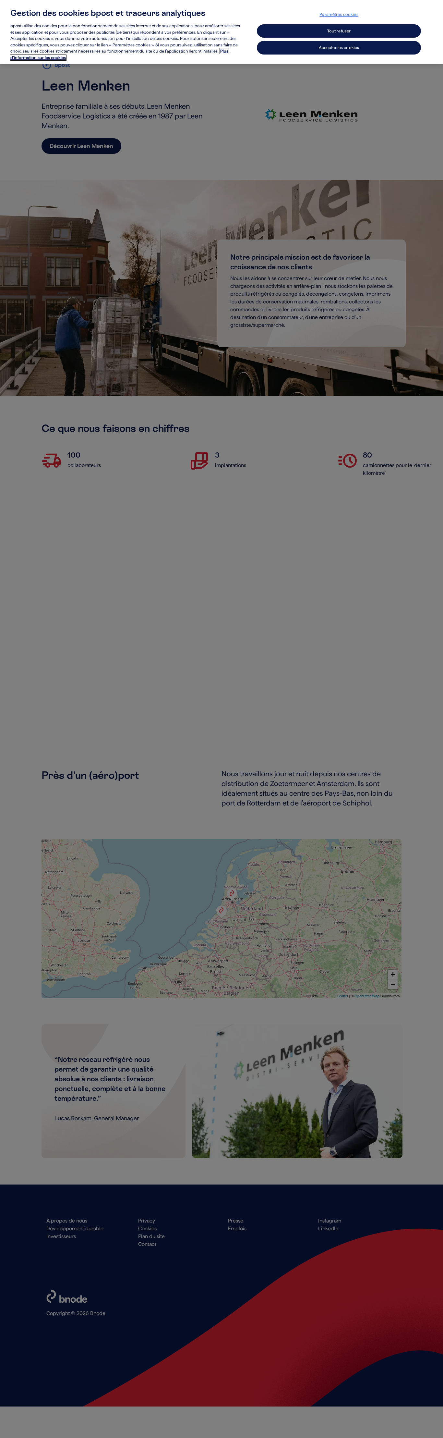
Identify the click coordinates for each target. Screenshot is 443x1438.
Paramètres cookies (338, 14)
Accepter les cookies (339, 47)
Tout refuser (339, 31)
